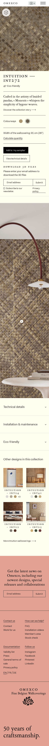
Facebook (30, 655)
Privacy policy (10, 667)
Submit (39, 182)
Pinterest (29, 659)
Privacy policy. (36, 190)
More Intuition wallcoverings (17, 540)
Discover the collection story (17, 109)
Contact (7, 626)
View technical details (16, 158)
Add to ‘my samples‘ (16, 150)
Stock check (31, 637)
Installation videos (34, 630)
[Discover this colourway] (21, 321)
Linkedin (29, 663)
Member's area (33, 633)
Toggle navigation (43, 3)
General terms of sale (12, 661)
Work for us (9, 630)
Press (6, 655)
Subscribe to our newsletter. (12, 190)
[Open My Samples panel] (32, 3)
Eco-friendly (13, 86)
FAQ (27, 626)
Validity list (9, 651)
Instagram (30, 651)
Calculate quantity (12, 138)
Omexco (10, 3)
